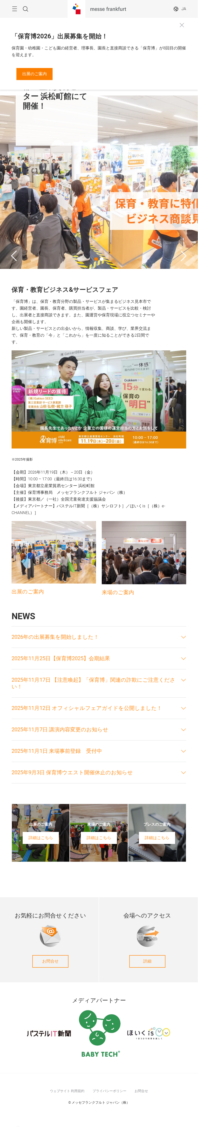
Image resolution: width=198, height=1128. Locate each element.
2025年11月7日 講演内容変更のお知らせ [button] (60, 730)
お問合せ (50, 961)
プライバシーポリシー (109, 1091)
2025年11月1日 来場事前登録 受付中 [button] (57, 751)
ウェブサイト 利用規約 (67, 1091)
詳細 (147, 961)
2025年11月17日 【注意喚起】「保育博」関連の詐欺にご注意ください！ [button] (93, 683)
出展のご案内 (34, 74)
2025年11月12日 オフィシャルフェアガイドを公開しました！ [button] (87, 708)
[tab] (99, 637)
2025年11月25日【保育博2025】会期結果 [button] (61, 658)
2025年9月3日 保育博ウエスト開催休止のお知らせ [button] (72, 772)
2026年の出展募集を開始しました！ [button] (55, 637)
